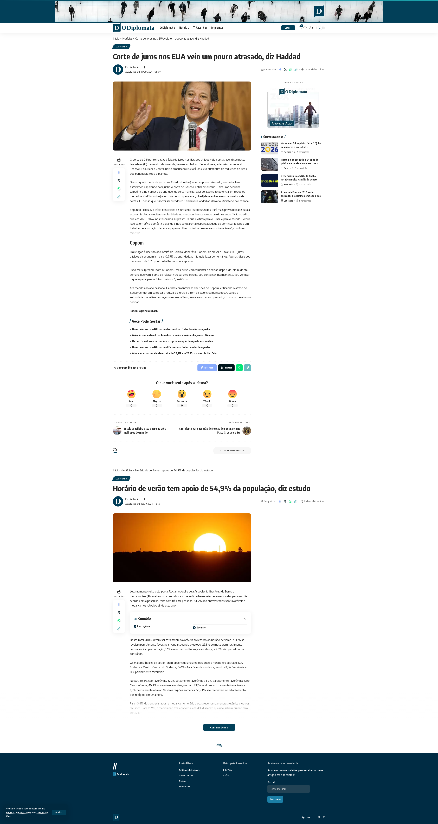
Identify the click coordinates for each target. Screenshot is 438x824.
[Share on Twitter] (285, 69)
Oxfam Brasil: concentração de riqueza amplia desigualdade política (172, 341)
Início (116, 38)
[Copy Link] (296, 69)
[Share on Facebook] (280, 69)
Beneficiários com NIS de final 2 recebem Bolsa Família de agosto (171, 347)
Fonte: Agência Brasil (144, 311)
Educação (288, 200)
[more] (227, 28)
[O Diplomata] (133, 28)
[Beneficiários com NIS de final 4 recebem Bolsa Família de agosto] (269, 180)
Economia (121, 46)
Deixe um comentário (234, 450)
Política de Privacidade (18, 812)
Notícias (127, 38)
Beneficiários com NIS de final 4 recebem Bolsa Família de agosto (171, 329)
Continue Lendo (219, 727)
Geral (286, 168)
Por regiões (143, 626)
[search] (305, 28)
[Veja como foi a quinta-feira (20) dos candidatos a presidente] (269, 148)
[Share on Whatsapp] (290, 69)
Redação (134, 66)
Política (287, 152)
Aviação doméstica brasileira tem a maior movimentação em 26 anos (173, 335)
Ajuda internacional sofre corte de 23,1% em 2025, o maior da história (174, 353)
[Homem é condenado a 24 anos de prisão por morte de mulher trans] (269, 164)
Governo (201, 627)
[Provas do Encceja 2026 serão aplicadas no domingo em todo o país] (269, 196)
